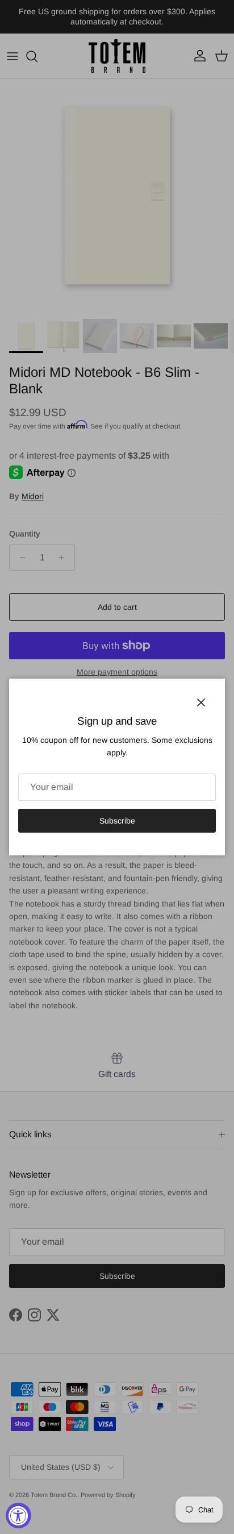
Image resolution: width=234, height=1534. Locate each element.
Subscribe (117, 820)
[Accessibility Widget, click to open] (18, 1515)
